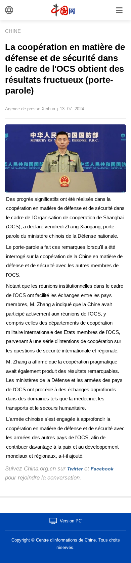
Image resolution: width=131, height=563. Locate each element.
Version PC (71, 520)
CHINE (13, 31)
